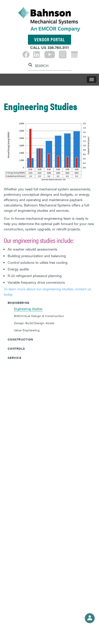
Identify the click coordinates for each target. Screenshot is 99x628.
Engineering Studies (28, 308)
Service (14, 357)
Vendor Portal (49, 39)
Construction (20, 339)
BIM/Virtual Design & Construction (39, 315)
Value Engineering (27, 330)
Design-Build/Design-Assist (34, 323)
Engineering (18, 302)
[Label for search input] (49, 65)
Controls (16, 348)
